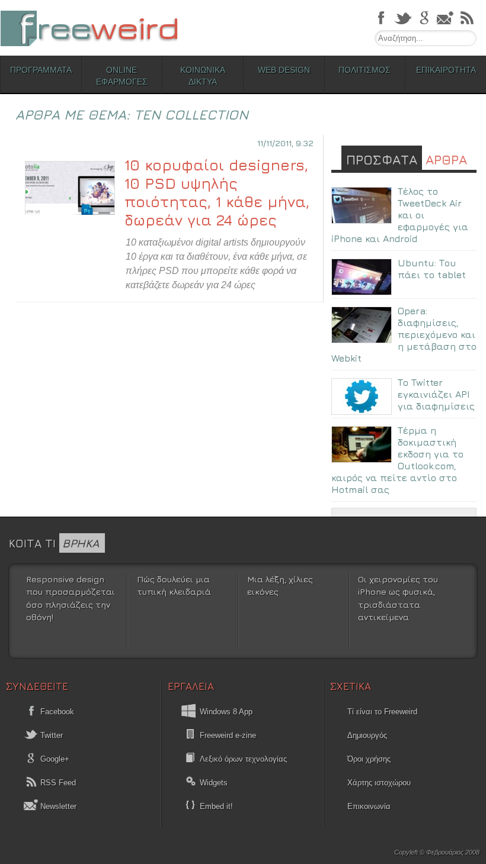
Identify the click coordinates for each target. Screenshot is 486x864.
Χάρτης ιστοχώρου (379, 782)
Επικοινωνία (369, 806)
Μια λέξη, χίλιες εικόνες (280, 585)
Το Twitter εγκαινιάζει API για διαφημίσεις (436, 394)
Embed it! (216, 806)
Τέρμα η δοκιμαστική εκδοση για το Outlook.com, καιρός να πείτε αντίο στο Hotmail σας (397, 460)
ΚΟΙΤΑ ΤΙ (54, 543)
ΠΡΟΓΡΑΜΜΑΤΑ (41, 70)
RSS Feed (57, 782)
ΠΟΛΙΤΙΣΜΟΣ (364, 70)
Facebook (56, 711)
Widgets (214, 782)
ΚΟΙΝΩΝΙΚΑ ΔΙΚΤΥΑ (202, 75)
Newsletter (57, 806)
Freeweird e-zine (228, 735)
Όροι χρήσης (369, 759)
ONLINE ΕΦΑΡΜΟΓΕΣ (122, 75)
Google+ (53, 759)
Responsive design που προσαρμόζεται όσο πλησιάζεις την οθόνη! (70, 598)
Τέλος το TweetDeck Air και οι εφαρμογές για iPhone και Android (399, 215)
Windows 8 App (226, 711)
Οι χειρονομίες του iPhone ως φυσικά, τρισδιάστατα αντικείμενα (398, 598)
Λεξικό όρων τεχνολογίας (243, 759)
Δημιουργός (367, 735)
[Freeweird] (89, 28)
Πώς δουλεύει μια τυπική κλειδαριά (174, 585)
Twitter (50, 735)
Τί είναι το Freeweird (382, 711)
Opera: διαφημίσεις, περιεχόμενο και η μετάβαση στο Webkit (404, 334)
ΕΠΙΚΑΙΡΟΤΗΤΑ (446, 70)
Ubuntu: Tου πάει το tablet (432, 268)
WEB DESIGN (284, 70)
